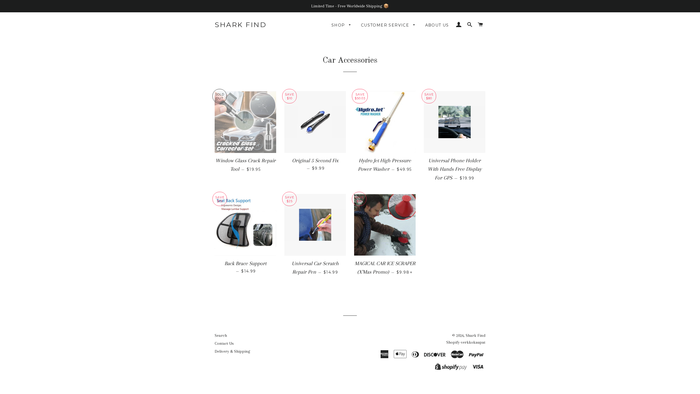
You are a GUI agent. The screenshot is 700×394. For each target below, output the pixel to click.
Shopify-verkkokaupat (465, 342)
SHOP (338, 25)
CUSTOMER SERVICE (386, 25)
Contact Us (224, 343)
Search (221, 335)
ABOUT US (437, 25)
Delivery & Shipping (232, 351)
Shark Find (240, 25)
